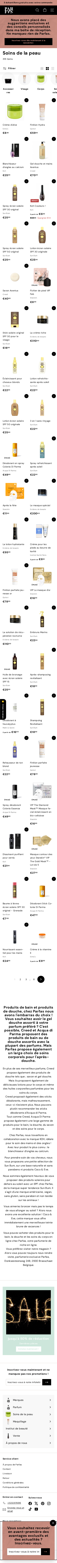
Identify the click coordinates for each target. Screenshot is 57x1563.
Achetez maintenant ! (28, 1349)
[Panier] (44, 10)
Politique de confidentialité (16, 1487)
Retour (6, 1478)
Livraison (7, 1473)
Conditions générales (13, 1482)
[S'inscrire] (45, 1551)
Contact (7, 1469)
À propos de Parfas (12, 1464)
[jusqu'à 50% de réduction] (28, 1312)
